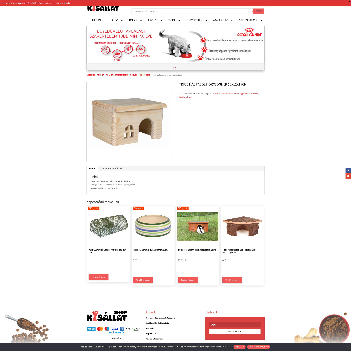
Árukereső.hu (116, 338)
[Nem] (347, 347)
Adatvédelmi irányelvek (258, 347)
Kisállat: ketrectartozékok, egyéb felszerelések (128, 74)
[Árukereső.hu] (116, 333)
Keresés (258, 11)
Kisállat (100, 74)
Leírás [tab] (92, 168)
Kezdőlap (90, 74)
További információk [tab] (111, 168)
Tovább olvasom (98, 277)
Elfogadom (239, 347)
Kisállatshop (185, 97)
